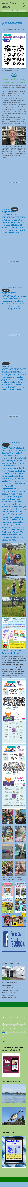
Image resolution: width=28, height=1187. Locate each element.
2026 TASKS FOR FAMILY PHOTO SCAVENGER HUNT (11, 442)
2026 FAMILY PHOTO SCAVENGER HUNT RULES (11, 361)
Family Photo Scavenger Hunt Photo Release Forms (12, 287)
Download (14, 209)
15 (24, 1026)
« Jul (3, 1036)
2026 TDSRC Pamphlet (6, 209)
